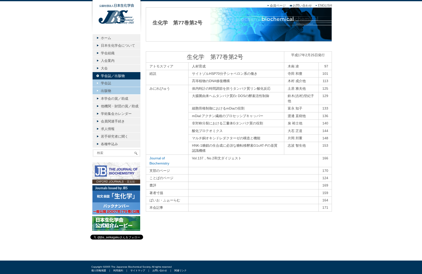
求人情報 (108, 129)
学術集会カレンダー (116, 114)
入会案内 (108, 61)
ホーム (106, 38)
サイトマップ (137, 270)
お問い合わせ (302, 5)
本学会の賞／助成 (114, 98)
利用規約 (118, 270)
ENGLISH (325, 5)
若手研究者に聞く (114, 136)
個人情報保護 (98, 270)
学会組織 (108, 53)
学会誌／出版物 (113, 76)
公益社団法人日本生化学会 (116, 20)
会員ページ (278, 5)
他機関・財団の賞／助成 (119, 106)
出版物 (106, 91)
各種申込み (109, 144)
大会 (104, 68)
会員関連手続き (113, 121)
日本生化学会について (118, 45)
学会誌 (106, 83)
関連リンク (180, 270)
